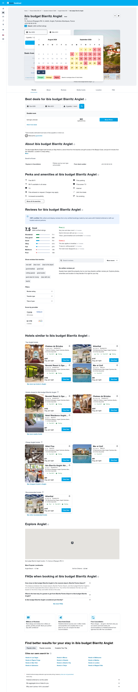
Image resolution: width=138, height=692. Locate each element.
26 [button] (52, 68)
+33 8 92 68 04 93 (30, 23)
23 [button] (39, 68)
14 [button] (61, 59)
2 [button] (38, 54)
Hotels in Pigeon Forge (33, 660)
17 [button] (43, 63)
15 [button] (66, 59)
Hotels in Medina (93, 660)
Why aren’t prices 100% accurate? (37, 686)
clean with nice (45, 277)
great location (41, 273)
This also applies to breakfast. (71, 243)
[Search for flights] (3, 9)
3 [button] (43, 54)
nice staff (28, 265)
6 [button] (72, 54)
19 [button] (52, 63)
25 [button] (48, 68)
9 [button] (38, 59)
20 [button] (57, 63)
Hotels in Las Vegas (32, 657)
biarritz (28, 281)
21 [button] (61, 63)
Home (26, 10)
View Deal (66, 360)
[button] (3, 3)
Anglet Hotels (61, 10)
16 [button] (39, 63)
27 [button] (57, 68)
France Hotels (33, 10)
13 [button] (57, 59)
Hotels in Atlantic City (64, 663)
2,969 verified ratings (39, 26)
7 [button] (61, 54)
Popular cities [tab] (31, 648)
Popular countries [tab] (45, 648)
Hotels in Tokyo (62, 665)
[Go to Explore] (3, 24)
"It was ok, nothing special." (70, 246)
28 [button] (61, 68)
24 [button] (43, 68)
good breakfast (30, 269)
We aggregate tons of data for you (37, 683)
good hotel (40, 269)
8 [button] (81, 54)
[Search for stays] (3, 12)
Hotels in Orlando (62, 660)
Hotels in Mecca (62, 657)
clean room (36, 265)
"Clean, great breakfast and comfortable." (75, 235)
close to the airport (47, 265)
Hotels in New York (32, 663)
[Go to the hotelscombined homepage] (14, 3)
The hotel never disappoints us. (71, 249)
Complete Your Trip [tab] (61, 648)
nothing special (30, 273)
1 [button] (81, 50)
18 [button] (48, 63)
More (26, 153)
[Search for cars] (3, 16)
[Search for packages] (3, 20)
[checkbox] (34, 313)
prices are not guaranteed (67, 674)
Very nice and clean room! (70, 230)
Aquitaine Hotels (48, 10)
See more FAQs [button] (58, 604)
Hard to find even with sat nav (71, 233)
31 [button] (43, 72)
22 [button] (66, 63)
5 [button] (52, 54)
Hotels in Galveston (32, 665)
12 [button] (52, 59)
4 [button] (94, 50)
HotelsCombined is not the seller (37, 680)
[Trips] (3, 30)
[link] (37, 384)
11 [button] (48, 59)
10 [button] (43, 59)
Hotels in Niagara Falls (95, 665)
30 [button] (39, 72)
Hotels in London (94, 663)
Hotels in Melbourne (94, 657)
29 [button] (66, 68)
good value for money (32, 277)
